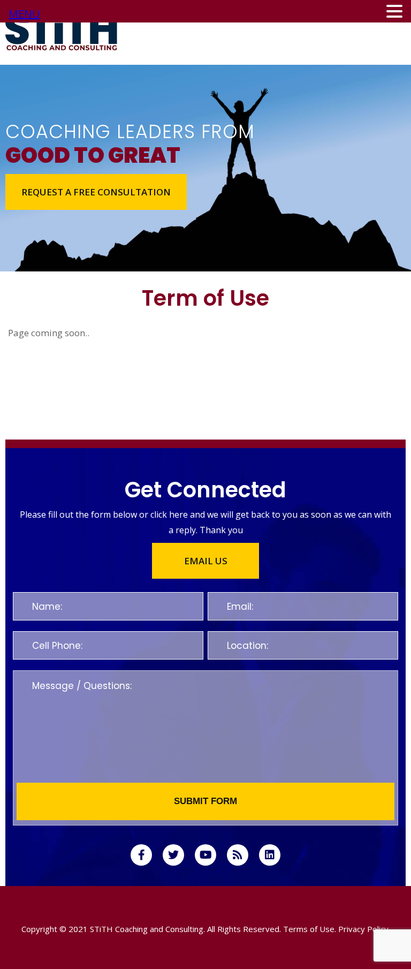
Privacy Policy (363, 928)
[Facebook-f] (141, 855)
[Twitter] (173, 855)
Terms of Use (308, 928)
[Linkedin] (269, 855)
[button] (96, 192)
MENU (24, 13)
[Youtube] (205, 855)
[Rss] (237, 855)
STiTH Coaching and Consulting (146, 928)
